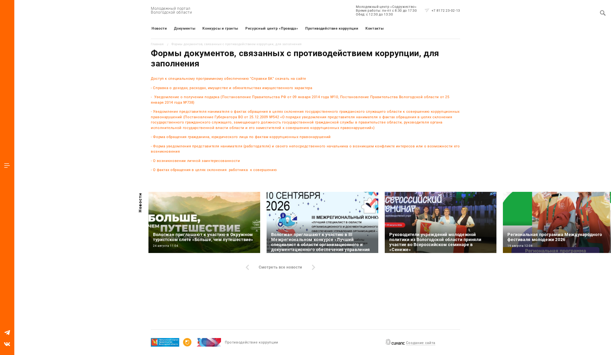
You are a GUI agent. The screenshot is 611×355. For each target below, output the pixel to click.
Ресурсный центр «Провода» (271, 28)
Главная (157, 44)
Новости (159, 28)
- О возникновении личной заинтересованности (196, 161)
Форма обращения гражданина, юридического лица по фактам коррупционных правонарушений (242, 137)
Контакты (374, 28)
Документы (184, 28)
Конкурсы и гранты (220, 28)
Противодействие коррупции (331, 28)
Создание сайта (420, 343)
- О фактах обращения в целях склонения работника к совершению (214, 170)
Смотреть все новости (280, 267)
